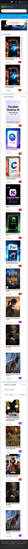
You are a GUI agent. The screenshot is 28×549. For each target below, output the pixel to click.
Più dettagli (13, 56)
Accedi (21, 2)
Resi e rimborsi (12, 543)
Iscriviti (25, 2)
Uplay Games (9, 395)
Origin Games (9, 390)
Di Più (22, 96)
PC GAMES (21, 395)
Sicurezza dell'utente (21, 543)
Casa (3, 16)
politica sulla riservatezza (15, 541)
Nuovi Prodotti (8, 97)
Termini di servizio (5, 541)
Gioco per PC (19, 17)
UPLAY (14, 16)
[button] (2, 25)
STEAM (9, 16)
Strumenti (24, 15)
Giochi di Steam (10, 385)
